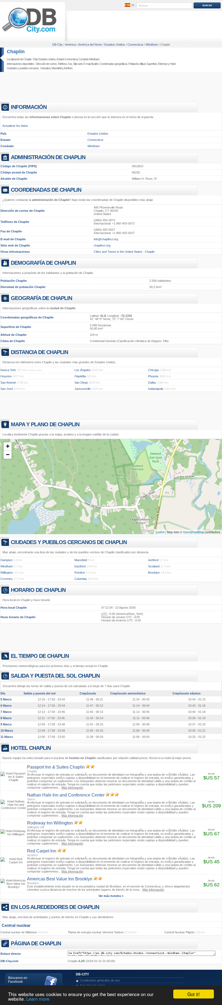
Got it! (193, 994)
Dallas (152, 382)
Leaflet (160, 532)
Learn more (37, 998)
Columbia (80, 578)
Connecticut (95, 139)
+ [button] (7, 446)
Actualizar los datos (15, 125)
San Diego (81, 382)
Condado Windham (89, 59)
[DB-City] (29, 32)
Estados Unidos (97, 133)
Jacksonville (82, 388)
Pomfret (79, 572)
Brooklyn (154, 572)
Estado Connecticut (67, 59)
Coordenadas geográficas (113, 63)
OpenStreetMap (193, 532)
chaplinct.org (102, 245)
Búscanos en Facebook (17, 980)
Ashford (68, 68)
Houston (6, 376)
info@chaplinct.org (106, 239)
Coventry (7, 578)
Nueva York (8, 370)
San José (7, 388)
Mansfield (56, 68)
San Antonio (8, 382)
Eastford (80, 566)
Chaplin (16, 51)
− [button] (7, 454)
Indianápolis (156, 388)
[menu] (129, 5)
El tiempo (162, 63)
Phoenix (153, 376)
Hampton (45, 68)
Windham (93, 146)
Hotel (172, 63)
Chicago (153, 370)
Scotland (153, 566)
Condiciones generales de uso (100, 980)
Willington (7, 572)
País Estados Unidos (44, 59)
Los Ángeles (82, 370)
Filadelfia (80, 376)
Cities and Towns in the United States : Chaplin (124, 251)
